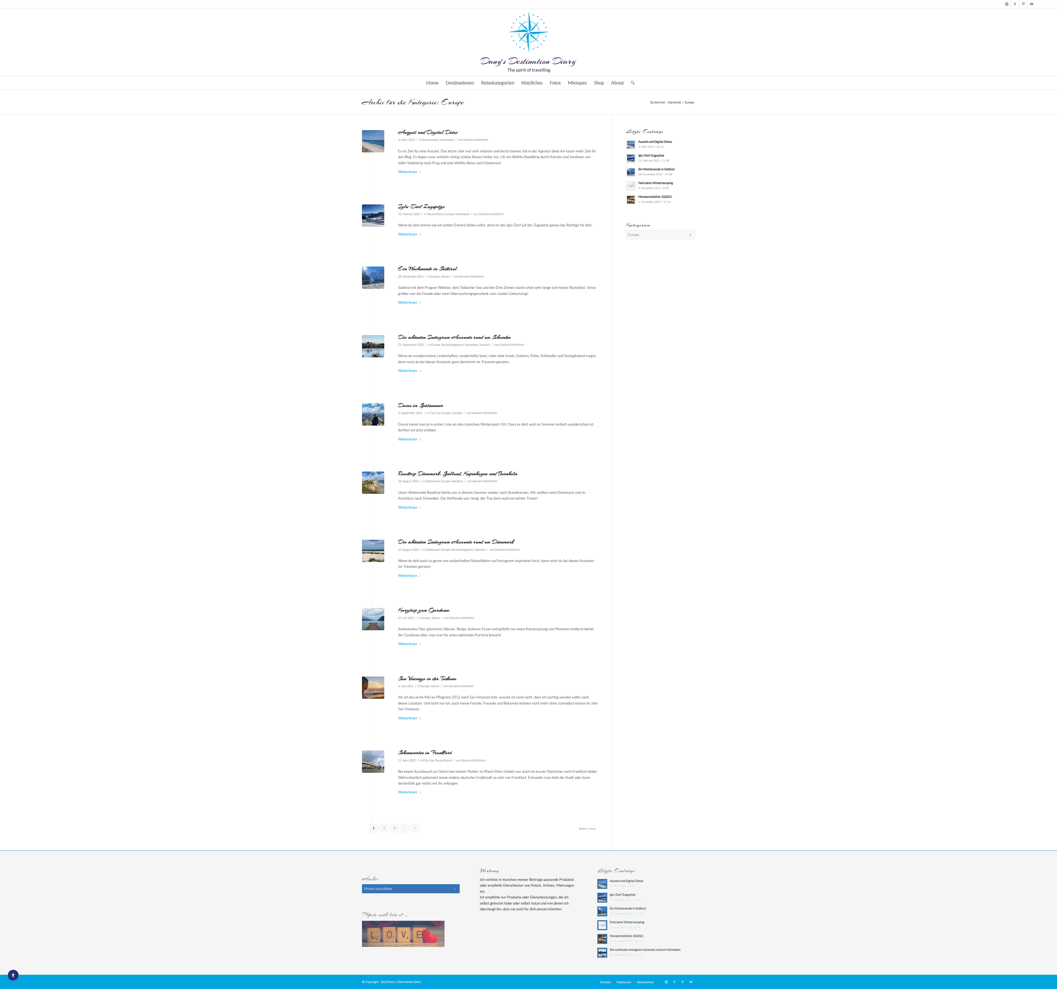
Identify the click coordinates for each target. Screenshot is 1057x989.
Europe (449, 214)
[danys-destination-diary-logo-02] (528, 42)
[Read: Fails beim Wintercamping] (631, 186)
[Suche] (630, 83)
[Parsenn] (373, 414)
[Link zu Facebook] (1015, 4)
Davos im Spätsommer (420, 405)
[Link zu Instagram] (1007, 4)
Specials (484, 344)
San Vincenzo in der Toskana (427, 678)
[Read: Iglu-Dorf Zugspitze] (631, 158)
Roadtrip (457, 481)
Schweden (471, 344)
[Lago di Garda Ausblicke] (373, 619)
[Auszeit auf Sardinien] (373, 141)
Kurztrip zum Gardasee (423, 609)
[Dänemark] (373, 551)
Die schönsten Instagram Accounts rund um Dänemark (456, 541)
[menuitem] (432, 83)
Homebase (447, 139)
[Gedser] (373, 483)
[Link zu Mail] (1032, 4)
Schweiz (457, 413)
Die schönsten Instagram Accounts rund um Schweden (454, 337)
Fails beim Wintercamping (655, 183)
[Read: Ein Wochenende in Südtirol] (631, 172)
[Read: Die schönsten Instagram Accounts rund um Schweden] (602, 953)
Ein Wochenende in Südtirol (427, 268)
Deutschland (430, 139)
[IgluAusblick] (373, 215)
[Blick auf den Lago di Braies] (373, 278)
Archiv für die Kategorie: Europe (413, 102)
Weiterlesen (407, 172)
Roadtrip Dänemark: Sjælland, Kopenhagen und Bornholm (457, 473)
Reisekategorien (453, 344)
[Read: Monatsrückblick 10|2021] (631, 200)
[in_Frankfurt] (373, 761)
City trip (434, 413)
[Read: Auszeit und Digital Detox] (631, 145)
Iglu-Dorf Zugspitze (421, 206)
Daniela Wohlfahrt (475, 139)
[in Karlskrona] (373, 346)
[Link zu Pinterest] (1023, 4)
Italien (445, 276)
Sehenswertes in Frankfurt (425, 752)
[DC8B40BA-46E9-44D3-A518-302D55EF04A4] (373, 687)
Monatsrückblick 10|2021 (655, 196)
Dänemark (433, 481)
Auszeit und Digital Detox (428, 132)
